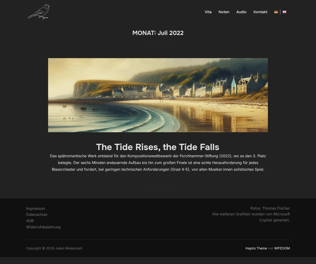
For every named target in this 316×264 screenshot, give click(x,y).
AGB (30, 220)
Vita (208, 11)
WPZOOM (282, 248)
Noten (224, 11)
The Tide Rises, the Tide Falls (157, 147)
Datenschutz (37, 214)
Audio (241, 11)
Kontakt (260, 11)
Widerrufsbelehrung (43, 227)
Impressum (35, 208)
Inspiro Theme (256, 248)
